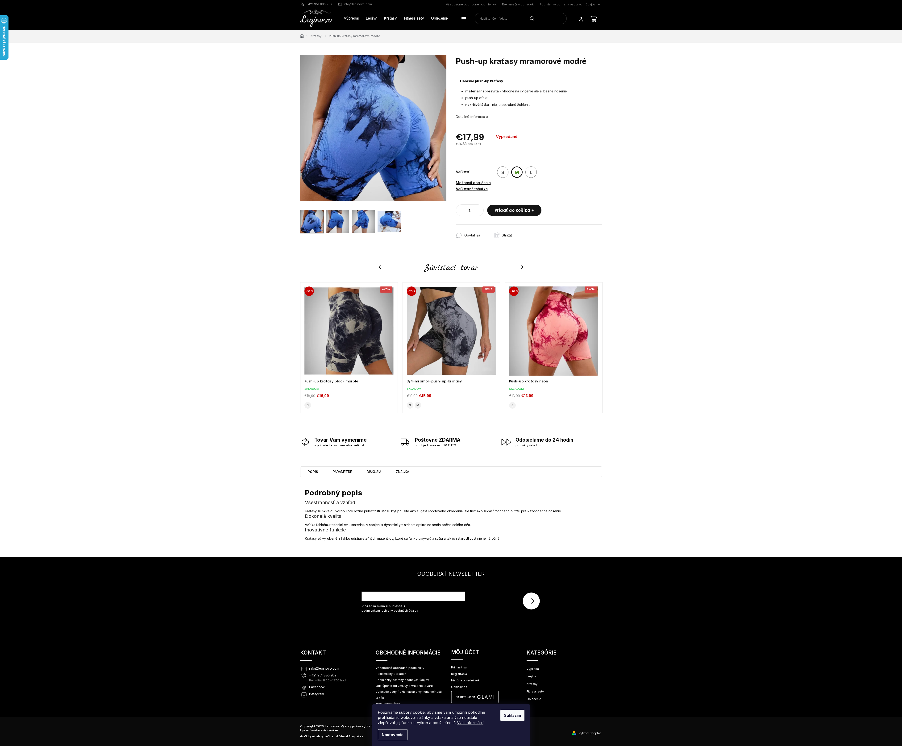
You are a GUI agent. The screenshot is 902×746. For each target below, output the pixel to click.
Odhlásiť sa (459, 687)
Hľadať (533, 18)
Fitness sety (535, 691)
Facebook (317, 687)
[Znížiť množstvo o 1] (460, 211)
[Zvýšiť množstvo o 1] (479, 211)
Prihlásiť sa (533, 601)
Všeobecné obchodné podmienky (471, 4)
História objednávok (465, 680)
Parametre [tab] (342, 472)
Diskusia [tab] (374, 472)
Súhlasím (512, 715)
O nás (380, 698)
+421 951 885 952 (323, 675)
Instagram (316, 694)
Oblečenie (534, 699)
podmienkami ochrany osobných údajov (390, 610)
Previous (381, 267)
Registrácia (459, 674)
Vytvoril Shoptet (590, 733)
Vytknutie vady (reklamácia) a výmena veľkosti (409, 691)
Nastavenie (392, 734)
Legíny (531, 676)
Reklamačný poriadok (518, 4)
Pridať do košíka (512, 210)
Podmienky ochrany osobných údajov (567, 4)
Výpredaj (533, 669)
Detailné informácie (472, 117)
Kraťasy (532, 684)
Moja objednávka (388, 703)
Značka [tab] (402, 472)
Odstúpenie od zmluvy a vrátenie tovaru (404, 686)
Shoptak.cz (356, 736)
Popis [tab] (313, 472)
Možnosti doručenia (473, 183)
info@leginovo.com (324, 668)
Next (522, 267)
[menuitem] (351, 18)
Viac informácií (470, 722)
